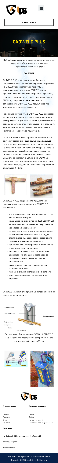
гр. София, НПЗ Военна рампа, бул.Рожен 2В (22, 436)
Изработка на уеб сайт (19, 456)
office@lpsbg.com (10, 442)
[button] (41, 8)
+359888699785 (9, 447)
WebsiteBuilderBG (41, 456)
